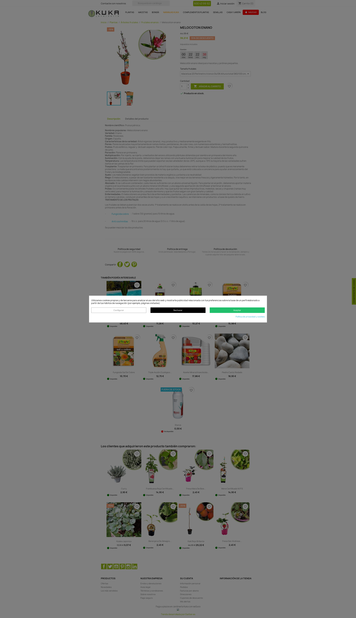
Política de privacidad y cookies (250, 316)
